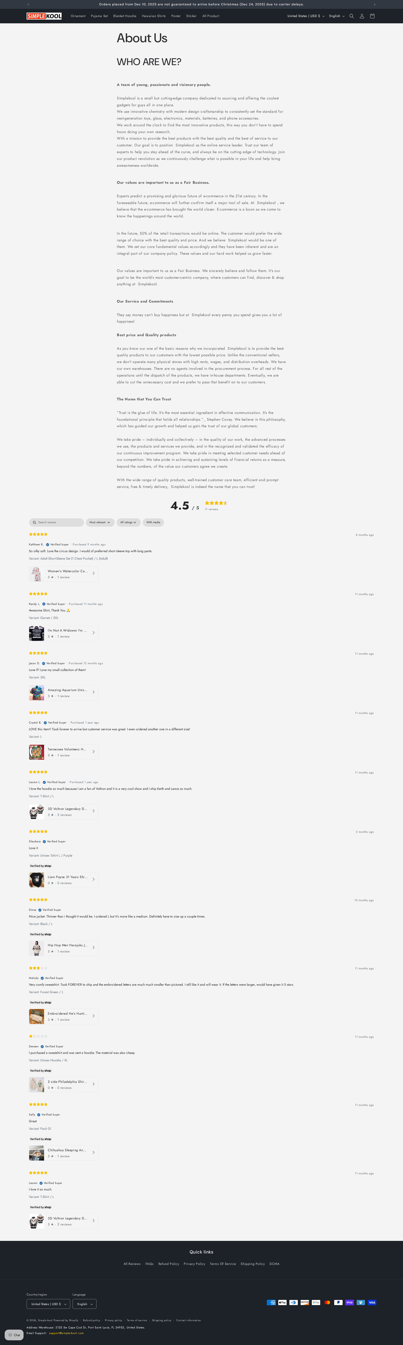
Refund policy (91, 1320)
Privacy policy (113, 1320)
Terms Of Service (223, 1263)
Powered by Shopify (66, 1320)
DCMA (274, 1263)
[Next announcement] (375, 4)
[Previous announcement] (28, 4)
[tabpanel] (201, 874)
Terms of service (137, 1320)
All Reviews (132, 1263)
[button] (352, 16)
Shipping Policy (253, 1263)
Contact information (188, 1320)
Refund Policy (168, 1263)
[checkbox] (153, 522)
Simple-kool (45, 1320)
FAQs (149, 1263)
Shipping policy (162, 1320)
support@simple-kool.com (66, 1333)
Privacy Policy (194, 1263)
